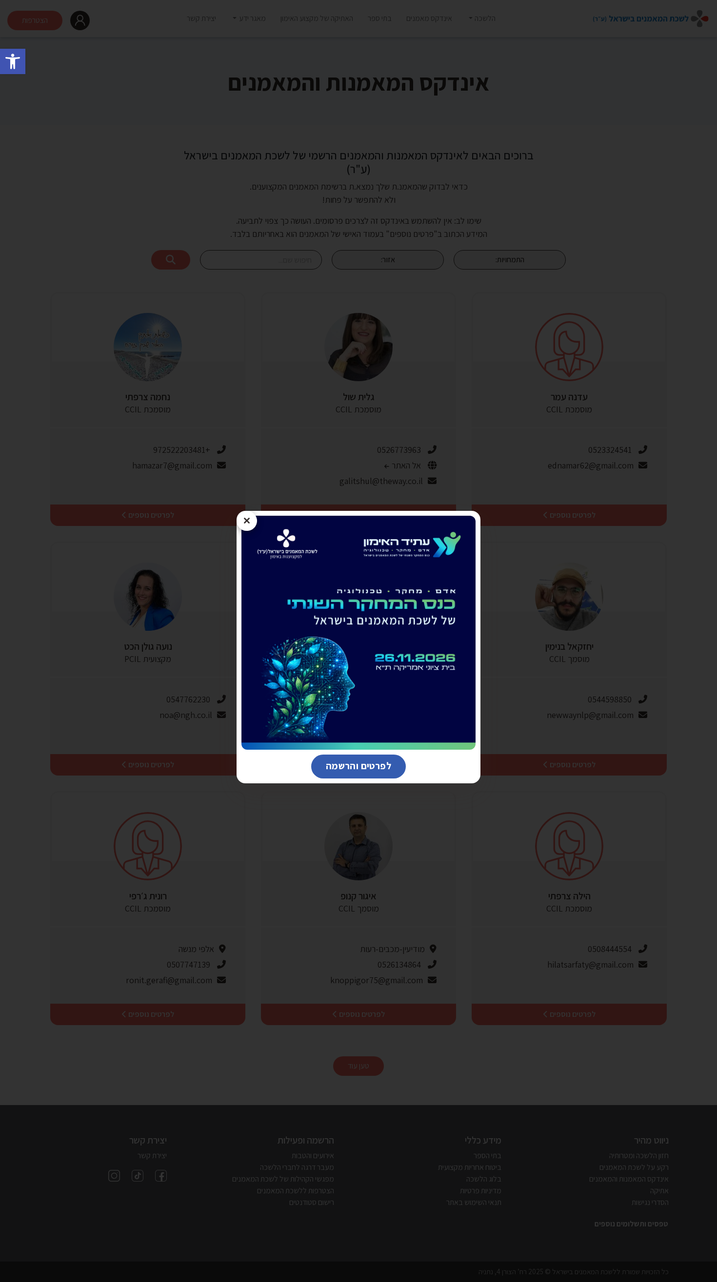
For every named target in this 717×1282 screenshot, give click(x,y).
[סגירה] (247, 521)
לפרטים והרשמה (351, 765)
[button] (12, 61)
